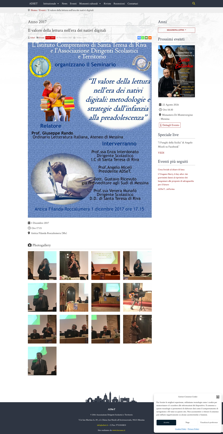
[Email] (146, 37)
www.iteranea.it (118, 430)
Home (34, 10)
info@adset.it (102, 425)
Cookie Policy (180, 429)
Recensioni (119, 3)
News (64, 3)
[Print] (150, 37)
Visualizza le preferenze (209, 422)
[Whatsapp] (142, 37)
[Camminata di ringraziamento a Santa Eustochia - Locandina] (176, 72)
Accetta (166, 422)
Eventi (73, 3)
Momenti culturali (88, 3)
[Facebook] (139, 37)
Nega (187, 422)
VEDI (161, 152)
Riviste (107, 3)
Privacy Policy (193, 429)
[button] (218, 396)
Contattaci (133, 3)
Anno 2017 (37, 22)
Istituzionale (49, 3)
